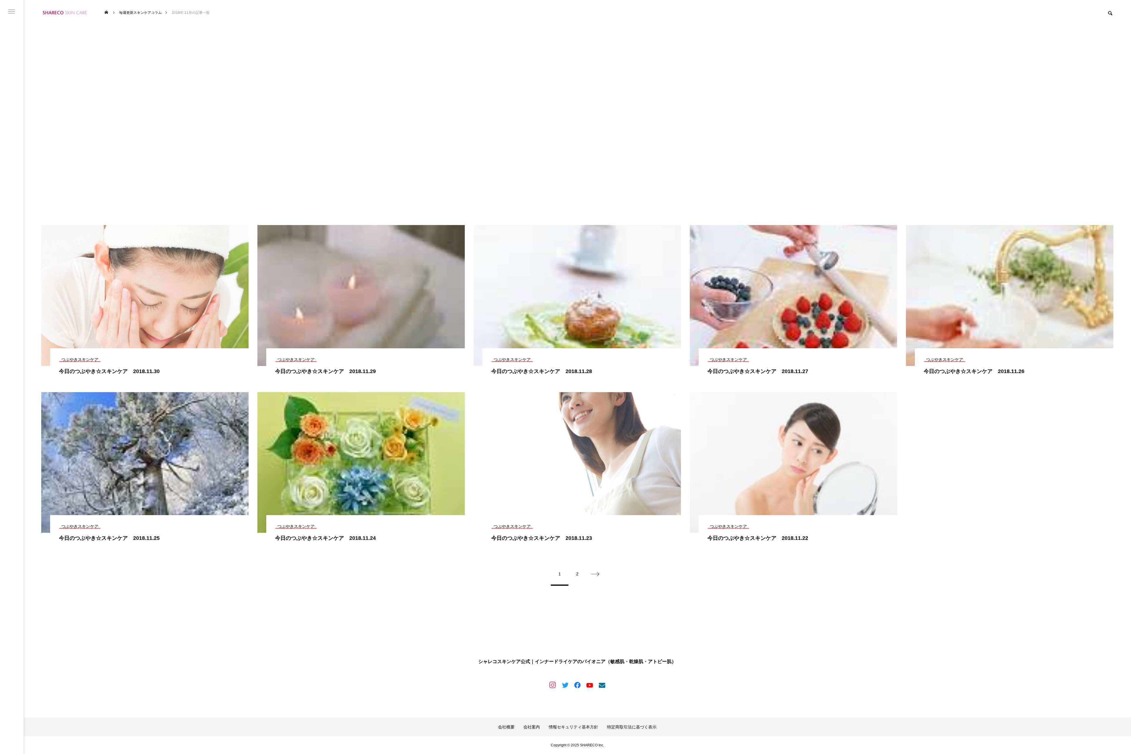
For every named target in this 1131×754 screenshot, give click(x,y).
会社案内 (531, 727)
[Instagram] (552, 685)
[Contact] (602, 685)
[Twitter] (565, 685)
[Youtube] (589, 685)
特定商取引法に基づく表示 (632, 727)
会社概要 (506, 727)
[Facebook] (577, 685)
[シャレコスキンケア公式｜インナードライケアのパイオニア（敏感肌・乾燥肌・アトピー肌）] (65, 12)
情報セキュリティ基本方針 (573, 727)
